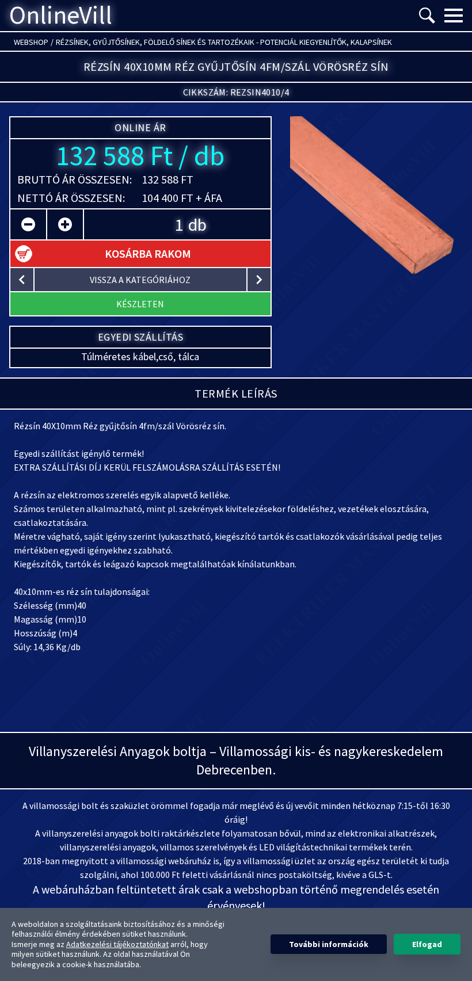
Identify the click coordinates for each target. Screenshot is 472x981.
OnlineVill (60, 15)
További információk (328, 944)
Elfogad (427, 944)
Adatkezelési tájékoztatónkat (117, 944)
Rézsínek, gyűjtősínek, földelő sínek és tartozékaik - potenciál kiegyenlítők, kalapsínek (224, 42)
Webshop (31, 42)
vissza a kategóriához (140, 279)
